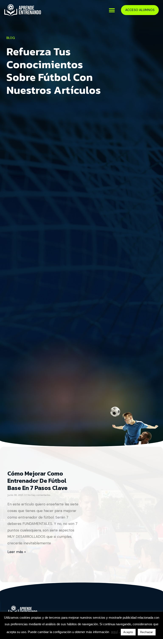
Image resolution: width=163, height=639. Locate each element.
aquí (114, 631)
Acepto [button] (128, 632)
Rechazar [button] (146, 632)
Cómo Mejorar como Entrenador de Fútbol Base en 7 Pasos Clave (37, 480)
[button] (112, 10)
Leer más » (16, 551)
